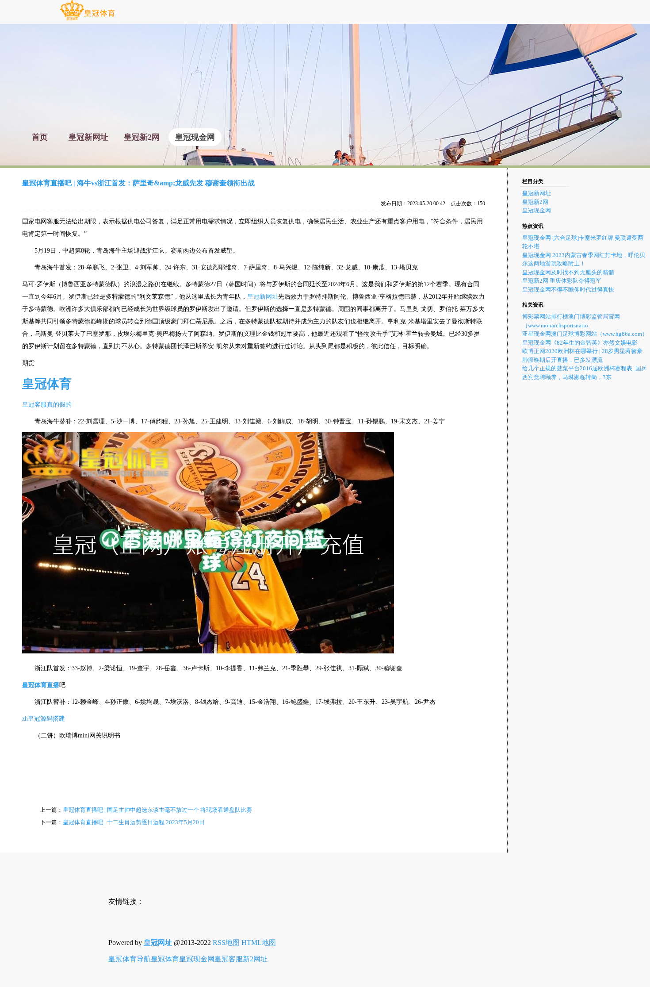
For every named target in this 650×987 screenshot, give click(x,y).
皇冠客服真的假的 (47, 404)
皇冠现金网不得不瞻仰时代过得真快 (568, 289)
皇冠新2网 (535, 202)
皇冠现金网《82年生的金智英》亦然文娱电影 (580, 342)
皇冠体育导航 (129, 959)
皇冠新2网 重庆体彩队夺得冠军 (561, 280)
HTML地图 (258, 942)
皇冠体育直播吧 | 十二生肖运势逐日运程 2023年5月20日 (134, 822)
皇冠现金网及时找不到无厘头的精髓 (568, 272)
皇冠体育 (165, 959)
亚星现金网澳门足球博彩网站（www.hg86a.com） (585, 333)
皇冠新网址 (262, 296)
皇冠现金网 (536, 210)
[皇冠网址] (87, 19)
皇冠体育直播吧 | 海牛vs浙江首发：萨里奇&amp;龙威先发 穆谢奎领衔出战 (138, 183)
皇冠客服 (228, 959)
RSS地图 (226, 942)
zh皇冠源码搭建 (43, 718)
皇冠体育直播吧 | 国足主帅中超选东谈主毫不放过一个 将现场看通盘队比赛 (157, 809)
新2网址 (255, 959)
